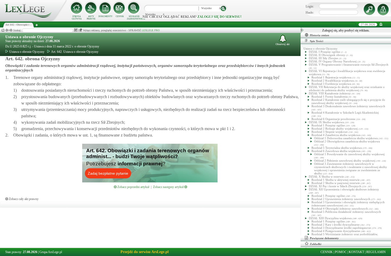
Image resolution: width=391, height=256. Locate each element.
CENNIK (120, 16)
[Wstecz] (7, 30)
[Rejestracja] (384, 9)
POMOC (341, 252)
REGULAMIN (376, 252)
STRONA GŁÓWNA (77, 17)
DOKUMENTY (105, 16)
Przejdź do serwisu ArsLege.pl (144, 252)
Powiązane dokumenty (324, 238)
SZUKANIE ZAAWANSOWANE (134, 17)
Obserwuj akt (283, 44)
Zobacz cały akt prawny (23, 199)
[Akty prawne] (91, 8)
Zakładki (315, 244)
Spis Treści (316, 41)
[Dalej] (11, 30)
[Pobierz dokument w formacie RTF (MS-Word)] (75, 30)
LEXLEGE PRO (151, 30)
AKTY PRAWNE (91, 17)
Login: (310, 6)
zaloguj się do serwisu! (219, 17)
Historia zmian (319, 35)
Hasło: (310, 12)
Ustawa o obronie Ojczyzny (29, 37)
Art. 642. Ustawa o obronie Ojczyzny (74, 52)
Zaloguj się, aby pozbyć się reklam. (345, 30)
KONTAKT (356, 252)
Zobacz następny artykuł (168, 187)
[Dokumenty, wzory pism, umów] (105, 8)
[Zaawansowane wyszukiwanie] (134, 8)
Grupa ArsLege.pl (50, 252)
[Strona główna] (33, 20)
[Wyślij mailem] (80, 30)
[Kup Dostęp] (120, 8)
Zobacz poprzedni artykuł (133, 187)
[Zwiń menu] (381, 24)
